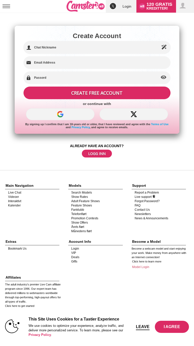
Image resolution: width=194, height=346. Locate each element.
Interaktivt (14, 201)
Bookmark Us (17, 248)
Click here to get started (19, 305)
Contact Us (142, 209)
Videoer (13, 197)
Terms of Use (159, 124)
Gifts (74, 261)
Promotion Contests (84, 218)
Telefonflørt (78, 214)
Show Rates (79, 197)
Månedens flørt (81, 231)
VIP (73, 253)
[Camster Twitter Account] (113, 6)
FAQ (137, 205)
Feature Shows (81, 205)
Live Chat (14, 192)
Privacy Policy (80, 127)
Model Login (140, 267)
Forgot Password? (147, 201)
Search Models (81, 192)
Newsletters (143, 214)
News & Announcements (151, 218)
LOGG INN (97, 153)
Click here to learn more (146, 261)
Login (127, 6)
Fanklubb (77, 209)
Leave (143, 327)
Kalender (14, 205)
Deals (75, 257)
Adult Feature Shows (85, 201)
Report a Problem (147, 192)
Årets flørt (77, 227)
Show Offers (79, 222)
